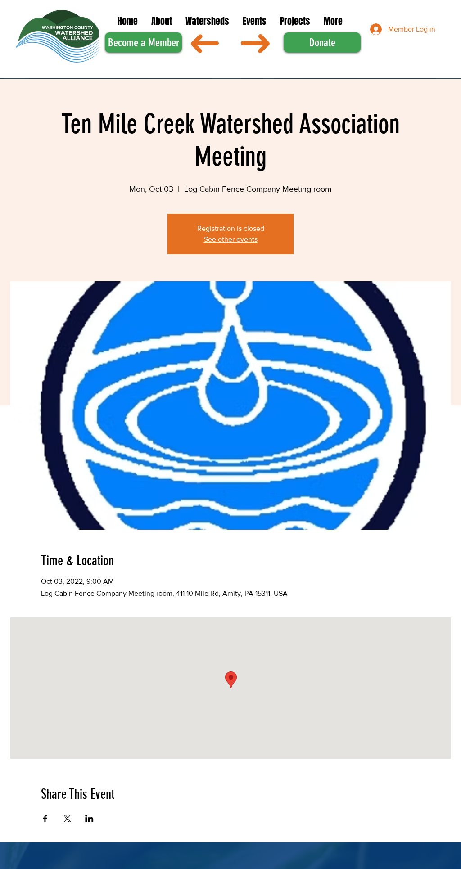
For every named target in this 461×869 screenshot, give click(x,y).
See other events (231, 239)
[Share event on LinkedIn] (89, 818)
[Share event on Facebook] (45, 818)
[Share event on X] (67, 818)
